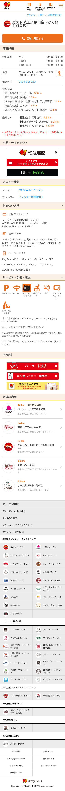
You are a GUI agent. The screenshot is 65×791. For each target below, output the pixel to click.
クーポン (51, 8)
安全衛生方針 (16, 772)
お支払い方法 (11, 205)
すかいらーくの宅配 (12, 532)
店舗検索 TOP (54, 14)
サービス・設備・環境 (17, 277)
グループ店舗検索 (11, 504)
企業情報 (16, 751)
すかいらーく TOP (35, 14)
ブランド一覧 (29, 9)
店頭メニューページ (30, 189)
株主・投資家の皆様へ (16, 758)
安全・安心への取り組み (14, 511)
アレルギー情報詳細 (30, 196)
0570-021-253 (27, 81)
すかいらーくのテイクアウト (16, 525)
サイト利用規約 (16, 766)
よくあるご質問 (10, 518)
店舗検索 (40, 9)
